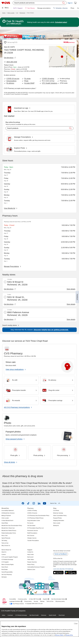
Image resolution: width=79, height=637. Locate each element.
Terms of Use (69, 635)
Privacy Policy (59, 635)
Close (76, 623)
